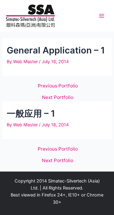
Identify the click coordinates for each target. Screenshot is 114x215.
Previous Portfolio (58, 86)
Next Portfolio (57, 97)
